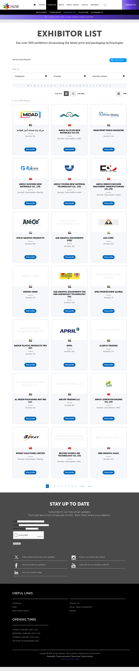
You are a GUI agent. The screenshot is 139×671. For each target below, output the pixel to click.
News (14, 607)
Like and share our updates (33, 564)
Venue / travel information (81, 607)
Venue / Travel (73, 5)
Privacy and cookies (63, 656)
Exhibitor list (69, 12)
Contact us (130, 5)
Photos (73, 611)
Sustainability (97, 12)
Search (105, 5)
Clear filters (119, 60)
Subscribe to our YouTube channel (94, 564)
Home (34, 5)
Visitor (42, 5)
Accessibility (51, 656)
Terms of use (75, 656)
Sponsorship (55, 12)
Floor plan (16, 603)
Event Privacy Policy (20, 611)
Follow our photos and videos (92, 557)
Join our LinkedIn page (32, 572)
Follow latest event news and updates (38, 557)
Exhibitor (52, 5)
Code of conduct (87, 656)
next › (83, 486)
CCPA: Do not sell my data (70, 659)
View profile (30, 149)
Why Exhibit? (41, 12)
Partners (95, 5)
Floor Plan (83, 12)
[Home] (11, 8)
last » (90, 486)
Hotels (85, 5)
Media (61, 5)
